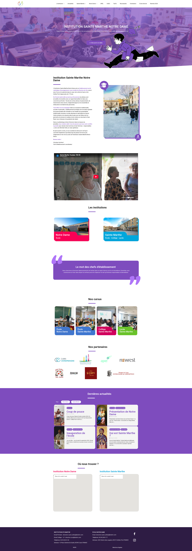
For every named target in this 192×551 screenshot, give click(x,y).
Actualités (70, 3)
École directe (143, 3)
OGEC (108, 3)
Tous (57, 401)
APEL (101, 3)
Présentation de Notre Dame (122, 413)
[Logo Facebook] (134, 534)
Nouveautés (123, 3)
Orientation (133, 3)
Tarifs (115, 3)
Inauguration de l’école (76, 434)
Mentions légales (117, 547)
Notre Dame (92, 3)
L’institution (59, 3)
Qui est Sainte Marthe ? (122, 434)
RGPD (74, 547)
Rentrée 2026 (154, 3)
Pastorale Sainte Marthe (115, 429)
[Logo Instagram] (134, 540)
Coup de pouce (75, 411)
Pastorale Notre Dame (120, 408)
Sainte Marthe (80, 3)
